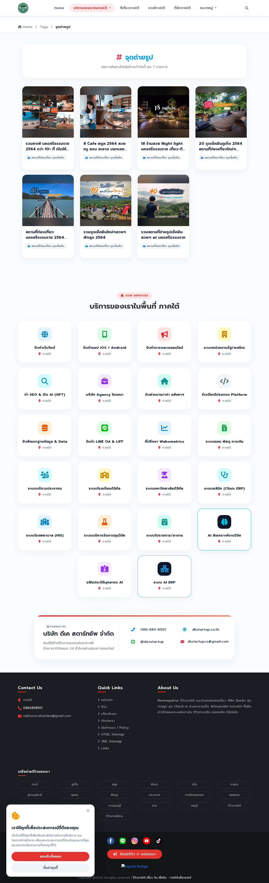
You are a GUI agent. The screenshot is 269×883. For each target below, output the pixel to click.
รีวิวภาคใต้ (234, 805)
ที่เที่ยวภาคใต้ (129, 8)
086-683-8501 (153, 629)
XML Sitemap (111, 741)
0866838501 (32, 707)
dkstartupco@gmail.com (208, 641)
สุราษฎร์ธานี (35, 795)
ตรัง (194, 784)
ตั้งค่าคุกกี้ (50, 867)
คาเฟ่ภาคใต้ (156, 8)
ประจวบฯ (154, 795)
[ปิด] (88, 811)
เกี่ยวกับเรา (109, 713)
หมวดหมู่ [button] (207, 8)
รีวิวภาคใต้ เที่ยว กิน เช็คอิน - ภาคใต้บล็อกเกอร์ (162, 877)
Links (105, 748)
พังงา (154, 784)
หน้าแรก (107, 700)
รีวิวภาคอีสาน (114, 816)
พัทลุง (114, 795)
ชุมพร (74, 795)
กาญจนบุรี (114, 805)
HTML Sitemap (112, 734)
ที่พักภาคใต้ (182, 8)
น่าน (154, 805)
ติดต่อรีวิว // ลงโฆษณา (137, 854)
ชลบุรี (194, 805)
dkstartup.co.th (205, 629)
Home (59, 8)
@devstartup (152, 641)
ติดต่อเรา (108, 720)
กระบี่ (35, 784)
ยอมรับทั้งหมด (50, 856)
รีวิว (104, 707)
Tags (44, 26)
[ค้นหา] (246, 8)
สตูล (114, 784)
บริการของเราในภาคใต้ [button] (90, 8)
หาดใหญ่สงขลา (194, 795)
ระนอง (234, 784)
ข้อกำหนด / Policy (115, 727)
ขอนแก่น (234, 795)
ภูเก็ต (74, 784)
